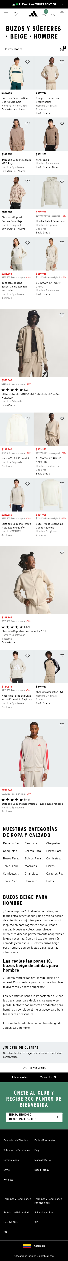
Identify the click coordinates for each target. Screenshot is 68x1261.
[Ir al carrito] (61, 13)
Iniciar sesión (20, 1077)
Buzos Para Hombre (10, 859)
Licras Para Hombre (54, 851)
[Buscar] (52, 13)
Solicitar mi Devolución (16, 1150)
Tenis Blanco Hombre (11, 866)
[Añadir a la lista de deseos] (28, 62)
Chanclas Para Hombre (33, 874)
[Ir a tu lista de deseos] (15, 13)
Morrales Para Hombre (33, 866)
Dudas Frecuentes (45, 1140)
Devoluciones (11, 1160)
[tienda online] (33, 15)
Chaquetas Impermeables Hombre (56, 844)
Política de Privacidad (16, 1212)
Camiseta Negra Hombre (31, 882)
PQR (5, 1232)
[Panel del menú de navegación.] (6, 13)
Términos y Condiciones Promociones (48, 1201)
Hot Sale (8, 1179)
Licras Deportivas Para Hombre (55, 866)
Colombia (39, 1246)
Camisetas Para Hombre (12, 874)
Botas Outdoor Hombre (51, 882)
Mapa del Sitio (42, 1160)
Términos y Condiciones (17, 1199)
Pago (37, 1150)
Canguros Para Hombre (33, 844)
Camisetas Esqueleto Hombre (53, 859)
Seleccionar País (44, 1212)
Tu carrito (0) (48, 1077)
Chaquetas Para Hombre (12, 851)
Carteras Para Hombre (55, 874)
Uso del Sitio (10, 1222)
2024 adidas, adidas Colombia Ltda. (34, 1256)
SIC (36, 1222)
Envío (6, 1170)
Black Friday (41, 1170)
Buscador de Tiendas (15, 1140)
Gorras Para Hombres (33, 851)
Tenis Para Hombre (10, 882)
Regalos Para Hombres (12, 844)
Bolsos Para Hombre (33, 859)
